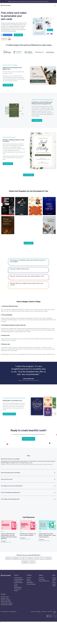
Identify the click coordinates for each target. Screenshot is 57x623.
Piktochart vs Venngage (5, 599)
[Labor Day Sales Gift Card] (7, 206)
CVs (42, 558)
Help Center (41, 577)
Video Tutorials (42, 579)
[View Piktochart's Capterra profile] (4, 39)
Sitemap (32, 611)
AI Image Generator (18, 580)
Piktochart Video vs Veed (6, 601)
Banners (32, 561)
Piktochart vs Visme (5, 598)
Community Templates (31, 584)
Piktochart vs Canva (5, 596)
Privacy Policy (54, 612)
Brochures (48, 558)
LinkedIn (54, 585)
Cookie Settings (38, 611)
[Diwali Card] (7, 225)
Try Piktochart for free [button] (8, 85)
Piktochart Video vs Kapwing (6, 603)
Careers (28, 579)
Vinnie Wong (22, 537)
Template (16, 590)
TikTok (53, 580)
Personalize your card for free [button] (9, 413)
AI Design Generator (18, 577)
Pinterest (54, 584)
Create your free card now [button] (28, 438)
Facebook (54, 577)
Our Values (29, 577)
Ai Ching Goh (3, 541)
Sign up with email (18, 34)
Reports (8, 558)
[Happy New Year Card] (49, 206)
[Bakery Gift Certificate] (35, 206)
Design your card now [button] (8, 163)
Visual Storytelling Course (44, 580)
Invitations (30, 558)
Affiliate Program (30, 582)
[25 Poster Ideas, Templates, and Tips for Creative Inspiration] (28, 525)
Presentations (15, 558)
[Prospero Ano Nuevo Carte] (49, 225)
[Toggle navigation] (55, 5)
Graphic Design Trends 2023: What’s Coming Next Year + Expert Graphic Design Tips (47, 535)
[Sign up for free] (43, 26)
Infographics (25, 561)
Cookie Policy (44, 611)
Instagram (54, 579)
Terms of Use (50, 611)
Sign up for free (4, 311)
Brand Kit (16, 585)
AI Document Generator (18, 579)
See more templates (28, 243)
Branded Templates (18, 587)
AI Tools (15, 584)
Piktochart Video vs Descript (6, 604)
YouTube (54, 582)
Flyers (37, 558)
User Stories (29, 580)
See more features (17, 589)
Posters (23, 558)
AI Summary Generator (18, 582)
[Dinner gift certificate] (21, 206)
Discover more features (28, 174)
